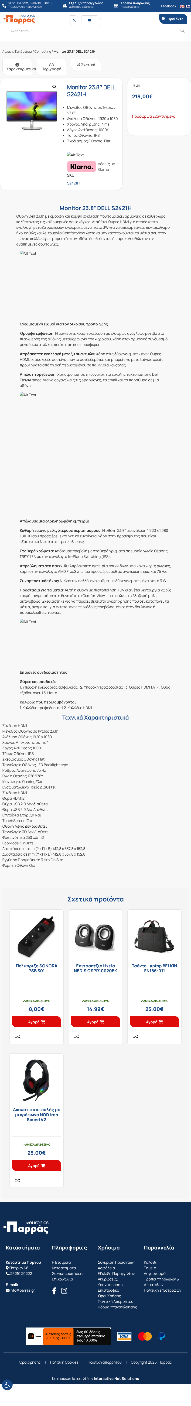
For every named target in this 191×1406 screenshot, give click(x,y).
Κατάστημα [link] (23, 51)
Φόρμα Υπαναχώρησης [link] (117, 1307)
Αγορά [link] (34, 1021)
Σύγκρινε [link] (17, 1036)
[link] (7, 1384)
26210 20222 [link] (21, 1273)
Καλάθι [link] (150, 1262)
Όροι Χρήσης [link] (109, 1295)
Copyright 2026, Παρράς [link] (151, 1362)
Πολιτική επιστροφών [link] (162, 1290)
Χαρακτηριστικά (19, 69)
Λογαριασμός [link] (155, 1273)
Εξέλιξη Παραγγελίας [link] (116, 1273)
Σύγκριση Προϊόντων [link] (116, 1262)
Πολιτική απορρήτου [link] (105, 1362)
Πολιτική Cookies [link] (64, 1362)
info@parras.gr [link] (22, 1290)
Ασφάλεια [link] (106, 1267)
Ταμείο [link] (150, 1267)
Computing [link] (42, 51)
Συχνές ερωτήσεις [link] (68, 1273)
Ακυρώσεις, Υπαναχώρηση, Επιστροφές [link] (111, 1284)
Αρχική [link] (7, 51)
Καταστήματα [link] (64, 1267)
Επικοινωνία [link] (62, 1279)
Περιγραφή (51, 69)
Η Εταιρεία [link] (61, 1262)
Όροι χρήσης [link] (30, 1362)
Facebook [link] (168, 6)
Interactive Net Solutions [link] (116, 1378)
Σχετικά (87, 64)
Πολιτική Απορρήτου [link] (115, 1301)
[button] (54, 87)
